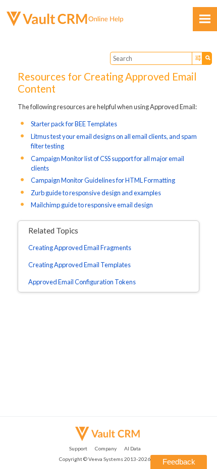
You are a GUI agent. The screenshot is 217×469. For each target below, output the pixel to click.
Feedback (178, 461)
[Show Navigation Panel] (205, 19)
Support (78, 448)
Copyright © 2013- (104, 459)
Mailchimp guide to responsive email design (92, 205)
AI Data (132, 448)
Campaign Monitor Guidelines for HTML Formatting (103, 180)
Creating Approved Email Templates (79, 265)
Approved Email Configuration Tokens (82, 282)
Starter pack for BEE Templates (74, 124)
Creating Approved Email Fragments (79, 248)
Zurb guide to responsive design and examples (96, 193)
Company (106, 448)
